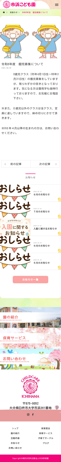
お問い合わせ (15, 448)
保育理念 (45, 428)
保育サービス (45, 433)
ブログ (45, 443)
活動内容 (15, 438)
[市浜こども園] (19, 4)
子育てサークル (45, 438)
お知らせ (15, 443)
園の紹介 (15, 433)
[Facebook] (32, 414)
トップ (15, 428)
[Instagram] (28, 414)
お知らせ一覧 (30, 279)
